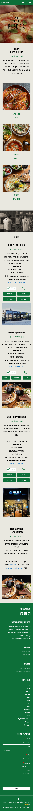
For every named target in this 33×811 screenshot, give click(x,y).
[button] (11, 288)
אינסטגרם (27, 725)
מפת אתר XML (6, 808)
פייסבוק (28, 722)
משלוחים (28, 691)
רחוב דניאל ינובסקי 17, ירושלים (16, 282)
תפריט (28, 688)
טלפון (28, 747)
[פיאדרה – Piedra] (5, 2)
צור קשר (28, 707)
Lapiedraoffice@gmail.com (14, 568)
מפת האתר (27, 713)
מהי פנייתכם (27, 763)
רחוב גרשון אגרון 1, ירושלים (16, 366)
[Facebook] (29, 613)
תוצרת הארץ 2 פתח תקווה (16, 463)
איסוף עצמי (27, 694)
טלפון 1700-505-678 (25, 719)
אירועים (28, 701)
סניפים (28, 698)
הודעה (28, 771)
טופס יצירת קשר (12, 565)
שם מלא (28, 739)
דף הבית (28, 685)
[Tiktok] (21, 613)
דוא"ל (28, 755)
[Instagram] (25, 613)
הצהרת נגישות (27, 710)
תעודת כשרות (18, 808)
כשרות (28, 716)
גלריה (29, 704)
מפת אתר (12, 808)
